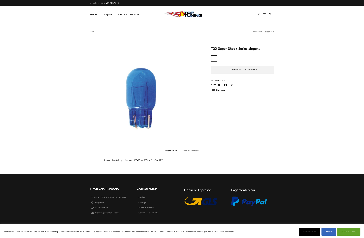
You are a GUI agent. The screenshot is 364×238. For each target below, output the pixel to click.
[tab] (171, 150)
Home (92, 32)
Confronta (221, 90)
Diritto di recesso (146, 207)
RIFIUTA (329, 231)
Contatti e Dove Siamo (128, 14)
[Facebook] (225, 85)
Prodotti (93, 14)
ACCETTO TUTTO (348, 231)
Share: (213, 85)
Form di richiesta (190, 150)
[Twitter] (219, 85)
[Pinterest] (231, 85)
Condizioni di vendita (148, 212)
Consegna (142, 202)
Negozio (108, 14)
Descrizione (171, 150)
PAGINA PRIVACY (243, 231)
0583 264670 (112, 2)
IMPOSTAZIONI (309, 231)
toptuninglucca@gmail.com (107, 212)
